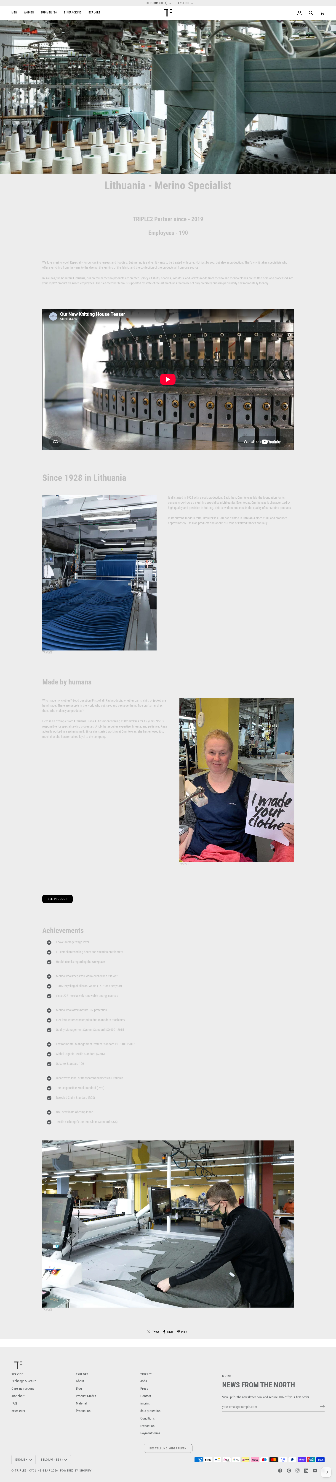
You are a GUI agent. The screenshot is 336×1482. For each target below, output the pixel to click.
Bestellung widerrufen (168, 1448)
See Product (57, 899)
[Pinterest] (289, 1471)
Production (83, 1411)
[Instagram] (298, 1471)
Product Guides (86, 1396)
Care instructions (22, 1389)
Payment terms (150, 1433)
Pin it (184, 1331)
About (80, 1381)
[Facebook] (280, 1471)
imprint (144, 1403)
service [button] (17, 1374)
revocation (147, 1426)
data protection (150, 1411)
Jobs (143, 1381)
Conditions (147, 1418)
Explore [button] (82, 1374)
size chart (17, 1396)
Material (81, 1403)
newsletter (18, 1411)
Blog (79, 1389)
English (183, 3)
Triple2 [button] (146, 1374)
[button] (16, 13)
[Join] (321, 1406)
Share (170, 1331)
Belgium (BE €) (157, 3)
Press (144, 1389)
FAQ (14, 1403)
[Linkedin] (306, 1471)
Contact (145, 1396)
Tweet (155, 1331)
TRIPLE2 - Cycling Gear (32, 1470)
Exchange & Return (23, 1381)
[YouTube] (315, 1471)
